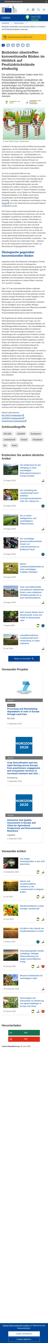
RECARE (7, 434)
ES (13, 45)
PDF (26, 1039)
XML (26, 1033)
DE (3, 45)
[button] (33, 9)
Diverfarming (36, 434)
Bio (5, 445)
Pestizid (24, 439)
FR (18, 45)
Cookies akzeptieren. (24, 1334)
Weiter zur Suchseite (22, 659)
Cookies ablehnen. (24, 1339)
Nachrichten (19, 23)
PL (28, 45)
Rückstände (37, 439)
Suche (38, 9)
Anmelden (27, 9)
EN (8, 45)
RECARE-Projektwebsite (12, 415)
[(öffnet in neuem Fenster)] (9, 9)
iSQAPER (21, 434)
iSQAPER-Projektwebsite (12, 418)
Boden (14, 445)
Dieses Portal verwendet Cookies (16, 1325)
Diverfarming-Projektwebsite (13, 421)
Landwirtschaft (9, 439)
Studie (5, 203)
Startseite (5, 23)
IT (22, 45)
